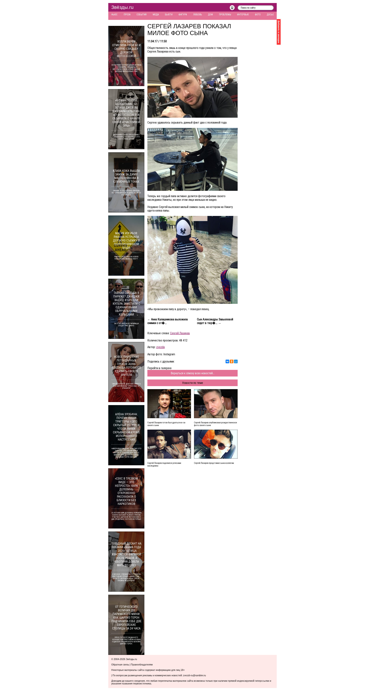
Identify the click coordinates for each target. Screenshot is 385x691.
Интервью (243, 14)
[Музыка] (234, 8)
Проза (127, 14)
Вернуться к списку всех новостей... (192, 373)
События (141, 14)
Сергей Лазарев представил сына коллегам (214, 463)
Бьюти (168, 14)
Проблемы (225, 14)
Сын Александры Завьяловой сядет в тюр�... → (215, 321)
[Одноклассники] (231, 361)
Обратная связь (120, 664)
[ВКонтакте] (227, 361)
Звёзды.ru (122, 7)
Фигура (183, 14)
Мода (156, 14)
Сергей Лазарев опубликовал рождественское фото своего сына (215, 424)
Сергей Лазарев (180, 333)
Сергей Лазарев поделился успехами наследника (164, 464)
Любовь (197, 14)
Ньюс (114, 14)
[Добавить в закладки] (279, 32)
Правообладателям (142, 664)
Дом (210, 14)
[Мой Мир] (236, 361)
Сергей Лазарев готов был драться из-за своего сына (166, 424)
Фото (258, 14)
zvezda (160, 347)
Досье (270, 14)
